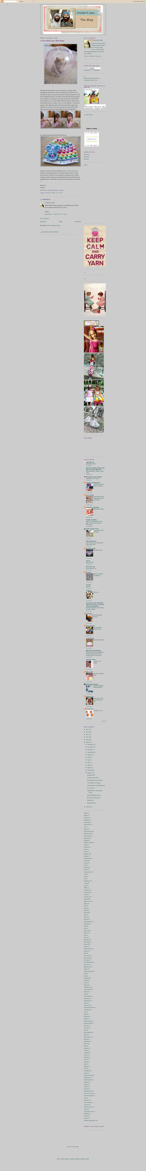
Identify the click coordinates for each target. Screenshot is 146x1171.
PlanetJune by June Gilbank (94, 477)
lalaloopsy (87, 987)
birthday (86, 854)
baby (85, 829)
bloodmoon (87, 858)
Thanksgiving (87, 1091)
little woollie (89, 672)
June (89, 760)
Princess (86, 1039)
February (90, 770)
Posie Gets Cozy (90, 566)
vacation (86, 1104)
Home (60, 221)
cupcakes (86, 897)
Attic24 (88, 561)
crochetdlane (48, 202)
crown (85, 894)
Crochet (48, 192)
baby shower (87, 836)
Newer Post (43, 221)
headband (86, 978)
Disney (86, 903)
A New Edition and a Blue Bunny (52, 40)
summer (86, 1082)
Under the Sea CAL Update (92, 478)
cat (85, 879)
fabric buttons (87, 922)
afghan (86, 815)
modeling (86, 1001)
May (89, 762)
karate (85, 982)
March (89, 767)
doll (85, 906)
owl (85, 1012)
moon (85, 1003)
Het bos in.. (96, 592)
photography (87, 1032)
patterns (86, 1025)
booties (86, 860)
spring (85, 1073)
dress (85, 908)
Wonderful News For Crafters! (95, 780)
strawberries (87, 1077)
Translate (96, 70)
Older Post (78, 221)
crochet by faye (90, 638)
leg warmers (87, 989)
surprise (86, 1086)
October (90, 749)
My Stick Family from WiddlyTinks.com (73, 1159)
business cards (88, 872)
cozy (85, 885)
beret (85, 849)
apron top (86, 822)
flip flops (86, 940)
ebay (85, 915)
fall (85, 928)
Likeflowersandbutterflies (93, 483)
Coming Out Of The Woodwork (98, 531)
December (90, 744)
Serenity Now (89, 709)
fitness (85, 937)
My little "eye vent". (98, 710)
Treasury (86, 1100)
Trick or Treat (87, 1102)
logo (85, 994)
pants (85, 1014)
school (86, 1055)
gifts (85, 953)
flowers (86, 944)
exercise (86, 919)
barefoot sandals (88, 842)
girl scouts (86, 955)
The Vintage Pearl (91, 541)
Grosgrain (89, 613)
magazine (86, 998)
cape (85, 876)
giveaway (86, 958)
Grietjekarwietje (90, 548)
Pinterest (86, 159)
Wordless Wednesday (89, 1120)
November (90, 747)
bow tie (86, 863)
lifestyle (86, 992)
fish (85, 935)
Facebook (86, 157)
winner (86, 1116)
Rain (85, 1046)
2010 (87, 739)
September (91, 752)
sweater (86, 1089)
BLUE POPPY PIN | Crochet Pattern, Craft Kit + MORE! (95, 608)
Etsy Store (86, 154)
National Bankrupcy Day (94, 795)
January (90, 773)
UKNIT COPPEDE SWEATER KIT (98, 686)
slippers (86, 1066)
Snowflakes (87, 1071)
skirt (85, 1064)
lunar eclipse (87, 996)
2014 (87, 729)
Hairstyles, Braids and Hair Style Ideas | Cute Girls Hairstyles (95, 468)
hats (85, 976)
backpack (86, 838)
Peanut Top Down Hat (99, 640)
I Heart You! (90, 800)
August (90, 755)
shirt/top (86, 1057)
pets (61, 192)
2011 (87, 737)
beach (85, 845)
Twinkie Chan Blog (91, 520)
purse (85, 1043)
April (89, 765)
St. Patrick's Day (88, 1075)
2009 (87, 742)
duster (85, 910)
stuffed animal (88, 1080)
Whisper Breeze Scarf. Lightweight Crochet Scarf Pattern (99, 498)
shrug (85, 1062)
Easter (85, 912)
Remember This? (91, 803)
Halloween (87, 967)
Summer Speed (89, 562)
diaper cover (87, 901)
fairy (85, 926)
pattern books (87, 1021)
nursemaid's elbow (89, 1007)
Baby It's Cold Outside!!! (93, 798)
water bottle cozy (88, 1111)
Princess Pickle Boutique (70, 171)
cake (85, 874)
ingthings (88, 590)
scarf (85, 1050)
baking (86, 840)
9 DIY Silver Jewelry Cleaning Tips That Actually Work (94, 543)
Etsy (85, 917)
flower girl (86, 942)
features (86, 933)
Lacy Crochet (90, 495)
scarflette (86, 1053)
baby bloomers (88, 831)
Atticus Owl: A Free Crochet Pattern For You (98, 699)
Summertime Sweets (91, 463)
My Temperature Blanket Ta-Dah (98, 628)
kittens (86, 985)
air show (86, 818)
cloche (86, 883)
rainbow (86, 1048)
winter (85, 1118)
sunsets (86, 1084)
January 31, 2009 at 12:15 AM (56, 214)
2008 (87, 807)
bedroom (86, 847)
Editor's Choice (91, 128)
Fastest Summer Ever (91, 568)
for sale (86, 946)
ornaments (86, 1010)
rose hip (88, 585)
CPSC (85, 888)
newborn (86, 1005)
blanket (86, 856)
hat (58, 192)
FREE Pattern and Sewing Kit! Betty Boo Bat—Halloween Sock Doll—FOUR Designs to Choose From (94, 653)
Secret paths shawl (98, 550)
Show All (104, 721)
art (84, 827)
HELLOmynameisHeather (93, 650)
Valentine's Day (88, 1107)
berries (86, 851)
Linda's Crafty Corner (92, 529)
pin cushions (87, 1037)
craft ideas (86, 890)
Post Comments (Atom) (54, 225)
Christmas (86, 881)
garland (86, 951)
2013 (87, 732)
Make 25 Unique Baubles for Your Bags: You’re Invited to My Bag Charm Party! (94, 522)
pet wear (86, 1028)
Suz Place (88, 572)
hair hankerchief (88, 962)
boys (85, 865)
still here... (88, 586)
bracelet (86, 867)
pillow (85, 1034)
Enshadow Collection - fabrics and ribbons (99, 485)
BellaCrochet (89, 696)
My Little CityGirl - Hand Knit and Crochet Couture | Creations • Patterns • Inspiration (95, 604)
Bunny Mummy (90, 626)
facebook (86, 924)
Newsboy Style (91, 775)
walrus (85, 1109)
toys (85, 1098)
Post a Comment (44, 218)
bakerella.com (90, 462)
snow (85, 1068)
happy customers (88, 971)
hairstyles (86, 964)
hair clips (86, 960)
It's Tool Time (90, 788)
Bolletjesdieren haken (99, 509)
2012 (87, 734)
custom (86, 899)
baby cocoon (87, 833)
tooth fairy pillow (88, 1095)
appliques (86, 820)
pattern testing (88, 1023)
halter (85, 969)
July (89, 757)
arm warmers (87, 824)
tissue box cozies (88, 1093)
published (86, 1041)
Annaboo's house (90, 659)
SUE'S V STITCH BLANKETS (98, 574)
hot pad (86, 980)
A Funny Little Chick (93, 778)
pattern (86, 1019)
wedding (86, 1113)
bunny (85, 869)
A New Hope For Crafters (93, 783)
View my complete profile (92, 56)
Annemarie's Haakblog (92, 507)
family (54, 192)
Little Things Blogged (92, 684)
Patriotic (86, 1016)
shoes (85, 1059)
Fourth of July (87, 949)
